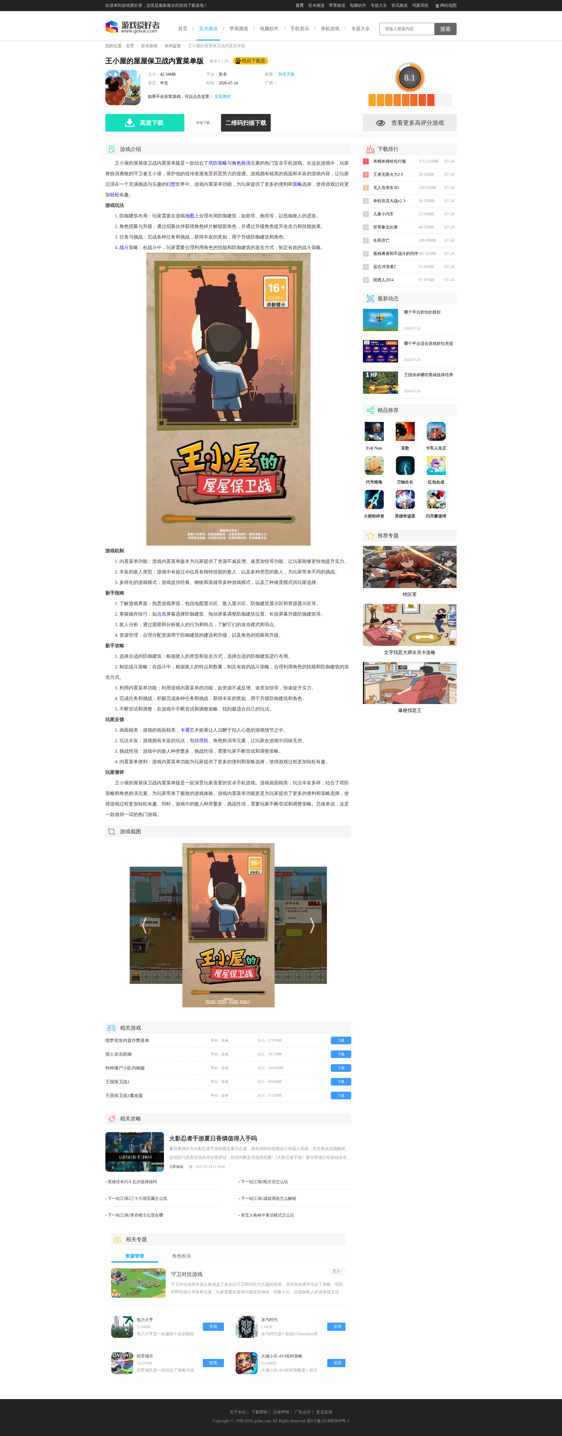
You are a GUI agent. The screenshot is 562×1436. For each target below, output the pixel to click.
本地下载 (203, 123)
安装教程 (223, 96)
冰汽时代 (269, 1320)
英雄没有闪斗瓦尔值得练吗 (132, 1182)
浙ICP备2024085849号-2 (327, 1421)
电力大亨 (145, 1320)
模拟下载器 (253, 60)
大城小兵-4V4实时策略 (281, 1356)
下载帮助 (259, 1412)
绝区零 (410, 594)
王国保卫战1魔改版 (124, 1095)
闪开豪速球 (436, 516)
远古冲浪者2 (384, 267)
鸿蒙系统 (420, 5)
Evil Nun (374, 448)
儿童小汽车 (383, 214)
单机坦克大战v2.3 (389, 201)
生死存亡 (381, 240)
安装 (213, 1326)
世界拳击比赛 (385, 227)
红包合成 (436, 482)
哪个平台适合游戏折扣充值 (428, 343)
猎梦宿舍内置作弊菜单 (127, 1040)
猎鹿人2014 (383, 280)
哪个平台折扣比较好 (422, 312)
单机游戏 (330, 28)
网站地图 (448, 5)
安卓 (223, 74)
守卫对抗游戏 (187, 1274)
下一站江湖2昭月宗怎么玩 (264, 1182)
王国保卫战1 (117, 1081)
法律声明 (281, 1412)
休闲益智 (173, 46)
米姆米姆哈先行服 (389, 161)
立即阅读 (176, 1167)
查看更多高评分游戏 (417, 123)
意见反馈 (324, 1412)
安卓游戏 (149, 46)
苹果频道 (337, 5)
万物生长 (405, 482)
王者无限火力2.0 (388, 174)
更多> (337, 1271)
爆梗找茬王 (410, 710)
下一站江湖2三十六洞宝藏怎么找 (137, 1198)
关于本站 (237, 1412)
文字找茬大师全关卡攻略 (410, 652)
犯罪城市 (145, 1356)
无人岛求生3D (386, 187)
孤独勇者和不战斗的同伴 (395, 253)
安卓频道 (316, 5)
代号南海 (374, 482)
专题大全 (379, 5)
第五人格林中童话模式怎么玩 (267, 1215)
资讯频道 (399, 5)
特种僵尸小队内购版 (125, 1068)
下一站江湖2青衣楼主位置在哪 (135, 1215)
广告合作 (302, 1412)
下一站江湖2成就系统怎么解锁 (268, 1198)
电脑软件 (358, 5)
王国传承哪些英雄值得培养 (428, 375)
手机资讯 (299, 28)
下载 (341, 1040)
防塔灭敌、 (288, 74)
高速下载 (151, 123)
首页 (300, 5)
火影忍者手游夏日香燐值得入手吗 (213, 1138)
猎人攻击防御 (118, 1054)
